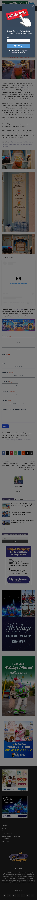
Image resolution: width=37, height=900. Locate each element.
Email (8, 37)
